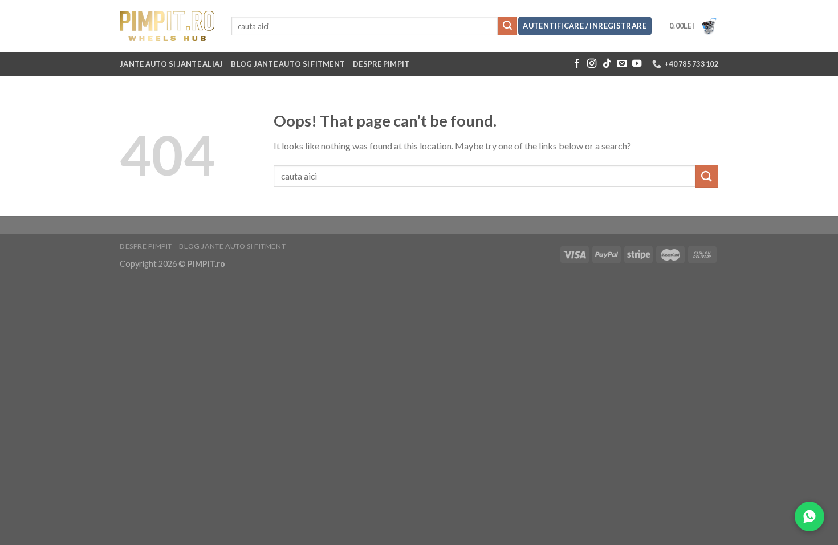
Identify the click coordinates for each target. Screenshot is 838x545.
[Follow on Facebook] (576, 64)
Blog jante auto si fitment (288, 63)
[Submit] (507, 26)
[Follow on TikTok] (607, 64)
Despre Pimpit (381, 63)
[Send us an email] (622, 64)
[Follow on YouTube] (636, 64)
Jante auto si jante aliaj (171, 63)
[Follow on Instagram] (591, 64)
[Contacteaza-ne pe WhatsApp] (809, 516)
